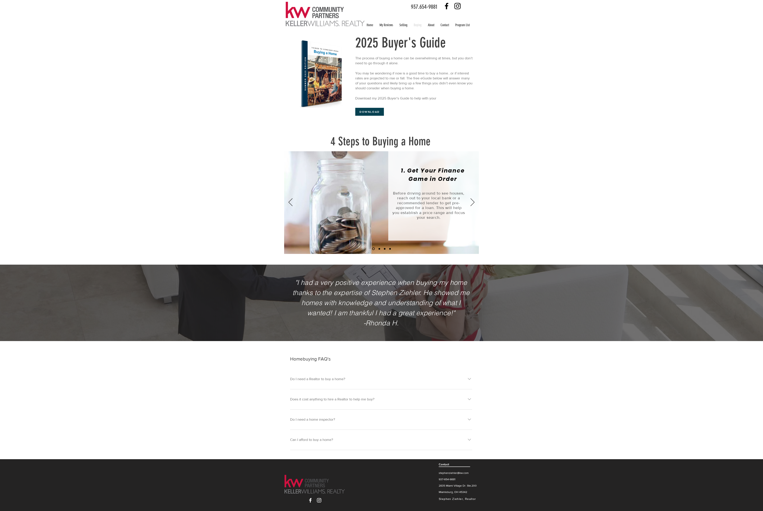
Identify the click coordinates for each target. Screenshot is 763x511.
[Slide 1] (373, 249)
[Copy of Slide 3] (390, 249)
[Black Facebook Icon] (446, 6)
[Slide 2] (379, 249)
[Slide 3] (384, 249)
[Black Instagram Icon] (457, 6)
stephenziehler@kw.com (454, 472)
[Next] (472, 202)
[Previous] (290, 202)
